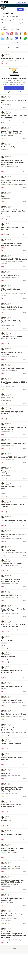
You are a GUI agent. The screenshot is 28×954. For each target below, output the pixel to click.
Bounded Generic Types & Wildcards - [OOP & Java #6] (11, 580)
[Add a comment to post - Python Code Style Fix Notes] (7, 312)
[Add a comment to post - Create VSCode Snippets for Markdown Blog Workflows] (6, 138)
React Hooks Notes (8, 398)
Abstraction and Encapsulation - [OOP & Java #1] (13, 729)
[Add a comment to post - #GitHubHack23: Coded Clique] (6, 64)
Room (3, 196)
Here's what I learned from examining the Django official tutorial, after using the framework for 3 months (13, 934)
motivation (20, 746)
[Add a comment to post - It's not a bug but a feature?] (8, 280)
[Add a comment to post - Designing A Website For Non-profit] (7, 496)
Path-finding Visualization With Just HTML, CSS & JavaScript (12, 881)
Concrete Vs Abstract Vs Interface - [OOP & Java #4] (13, 610)
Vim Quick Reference (9, 550)
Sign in (21, 92)
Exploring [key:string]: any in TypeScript (11, 353)
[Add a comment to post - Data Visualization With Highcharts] (8, 266)
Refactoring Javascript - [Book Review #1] (12, 412)
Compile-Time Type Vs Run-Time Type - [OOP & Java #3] (13, 626)
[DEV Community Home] (6, 2)
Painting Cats (6, 820)
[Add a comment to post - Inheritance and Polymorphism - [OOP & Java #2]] (8, 677)
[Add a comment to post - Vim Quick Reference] (5, 555)
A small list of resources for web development (12, 899)
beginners (10, 231)
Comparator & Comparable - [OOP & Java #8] (13, 535)
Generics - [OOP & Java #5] (11, 595)
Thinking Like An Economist (11, 744)
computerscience (9, 166)
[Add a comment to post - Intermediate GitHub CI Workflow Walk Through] (8, 187)
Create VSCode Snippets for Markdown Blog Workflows (11, 132)
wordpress (20, 491)
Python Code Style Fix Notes (11, 307)
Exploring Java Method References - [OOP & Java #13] (14, 428)
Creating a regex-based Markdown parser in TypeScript (14, 116)
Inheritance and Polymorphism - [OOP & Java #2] (12, 671)
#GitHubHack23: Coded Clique (12, 58)
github (16, 184)
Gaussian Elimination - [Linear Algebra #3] (12, 758)
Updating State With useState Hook (12, 322)
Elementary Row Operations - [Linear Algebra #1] (12, 806)
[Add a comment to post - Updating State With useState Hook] (8, 328)
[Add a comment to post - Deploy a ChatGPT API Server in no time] (2, 107)
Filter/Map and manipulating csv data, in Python (13, 915)
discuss (3, 852)
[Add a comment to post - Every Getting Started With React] (8, 719)
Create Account (14, 88)
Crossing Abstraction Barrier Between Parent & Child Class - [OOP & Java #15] (12, 162)
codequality (15, 293)
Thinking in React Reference (11, 700)
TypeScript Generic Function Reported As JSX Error (11, 337)
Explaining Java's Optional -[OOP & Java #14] (14, 383)
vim (13, 552)
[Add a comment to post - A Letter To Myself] (8, 648)
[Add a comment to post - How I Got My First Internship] (7, 691)
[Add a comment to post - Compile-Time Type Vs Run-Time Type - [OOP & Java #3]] (8, 632)
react (13, 325)
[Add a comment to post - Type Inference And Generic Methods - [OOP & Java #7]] (8, 571)
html (9, 775)
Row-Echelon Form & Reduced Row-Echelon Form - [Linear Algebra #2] (12, 789)
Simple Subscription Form (10, 866)
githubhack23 (5, 61)
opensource (4, 149)
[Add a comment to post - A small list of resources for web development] (7, 905)
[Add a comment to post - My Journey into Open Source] (2, 152)
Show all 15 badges (14, 42)
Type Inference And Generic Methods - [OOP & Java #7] (11, 564)
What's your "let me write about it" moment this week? (13, 849)
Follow (20, 9)
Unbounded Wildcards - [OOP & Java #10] (12, 505)
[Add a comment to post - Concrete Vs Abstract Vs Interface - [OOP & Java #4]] (8, 616)
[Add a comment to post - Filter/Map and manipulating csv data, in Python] (8, 923)
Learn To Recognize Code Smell (12, 368)
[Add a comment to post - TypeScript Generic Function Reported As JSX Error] (8, 344)
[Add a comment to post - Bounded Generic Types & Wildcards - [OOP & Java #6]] (8, 586)
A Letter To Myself (7, 640)
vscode (3, 135)
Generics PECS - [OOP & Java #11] (13, 457)
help (2, 247)
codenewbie (4, 263)
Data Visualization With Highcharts (14, 259)
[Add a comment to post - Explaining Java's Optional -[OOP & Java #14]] (8, 389)
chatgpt (3, 104)
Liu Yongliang (7, 54)
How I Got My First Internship (11, 686)
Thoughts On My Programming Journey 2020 (12, 472)
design (3, 493)
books (20, 416)
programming (5, 168)
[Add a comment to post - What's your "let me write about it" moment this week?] (8, 857)
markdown (4, 120)
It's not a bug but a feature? (11, 275)
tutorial (8, 716)
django (10, 939)
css (20, 231)
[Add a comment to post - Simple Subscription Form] (8, 871)
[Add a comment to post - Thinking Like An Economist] (8, 749)
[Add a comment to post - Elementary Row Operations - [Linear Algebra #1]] (8, 812)
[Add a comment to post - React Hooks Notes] (7, 403)
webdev (3, 231)
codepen (14, 761)
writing (9, 852)
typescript (11, 120)
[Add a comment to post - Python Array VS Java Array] (8, 839)
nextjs (9, 104)
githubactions (13, 61)
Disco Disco (5, 773)
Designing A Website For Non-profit (12, 487)
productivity (22, 184)
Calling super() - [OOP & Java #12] (13, 443)
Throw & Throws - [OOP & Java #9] (13, 520)
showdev (3, 643)
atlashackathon (5, 198)
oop (16, 166)
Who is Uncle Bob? (8, 657)
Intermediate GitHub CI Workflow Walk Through (13, 181)
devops (3, 184)
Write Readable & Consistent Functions (11, 290)
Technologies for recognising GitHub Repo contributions (11, 244)
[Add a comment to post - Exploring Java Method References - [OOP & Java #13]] (8, 434)
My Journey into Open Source (12, 147)
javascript (14, 261)
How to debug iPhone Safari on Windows (12, 228)
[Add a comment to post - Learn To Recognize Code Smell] (8, 373)
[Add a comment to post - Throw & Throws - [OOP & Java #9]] (8, 525)
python (3, 216)
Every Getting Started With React (13, 714)
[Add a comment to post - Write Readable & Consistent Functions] (7, 298)
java (2, 166)
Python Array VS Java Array (11, 834)
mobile (16, 231)
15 (10, 662)
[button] (2, 33)
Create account (21, 2)
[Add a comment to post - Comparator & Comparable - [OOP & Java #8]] (8, 541)
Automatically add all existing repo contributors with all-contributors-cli (13, 212)
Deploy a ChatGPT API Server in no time (14, 101)
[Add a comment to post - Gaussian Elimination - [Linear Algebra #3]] (8, 764)
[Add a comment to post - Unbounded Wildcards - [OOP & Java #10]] (7, 512)
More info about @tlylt (14, 48)
